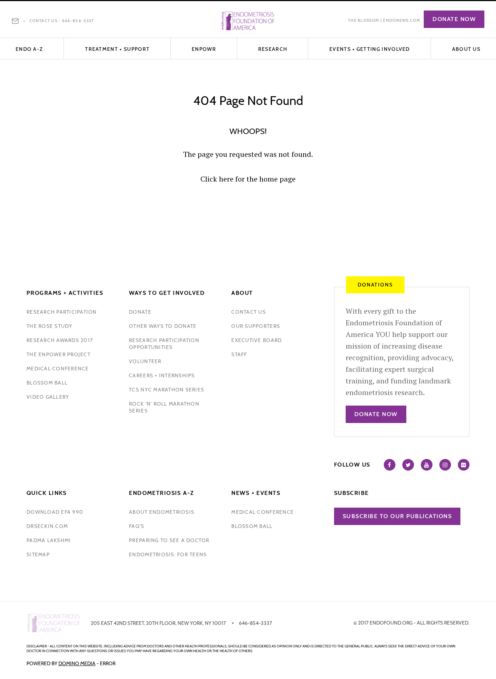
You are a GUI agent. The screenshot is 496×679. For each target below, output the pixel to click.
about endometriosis (161, 512)
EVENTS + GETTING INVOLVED (369, 49)
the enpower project (58, 354)
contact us (248, 312)
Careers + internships (162, 375)
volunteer (145, 361)
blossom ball (47, 382)
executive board (256, 340)
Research (272, 49)
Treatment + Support (117, 49)
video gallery (48, 397)
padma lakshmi (49, 540)
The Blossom (363, 20)
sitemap (38, 554)
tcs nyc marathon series (166, 389)
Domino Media (76, 663)
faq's (136, 526)
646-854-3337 (78, 20)
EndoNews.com (401, 20)
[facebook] (389, 465)
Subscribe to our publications (397, 516)
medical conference (58, 368)
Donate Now (454, 19)
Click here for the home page (248, 179)
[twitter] (408, 465)
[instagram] (445, 465)
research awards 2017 (60, 340)
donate (140, 312)
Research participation (62, 312)
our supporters (255, 326)
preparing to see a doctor (169, 540)
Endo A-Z (29, 49)
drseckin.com (47, 526)
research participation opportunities (164, 343)
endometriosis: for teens (168, 554)
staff (239, 354)
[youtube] (426, 465)
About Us (466, 49)
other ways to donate (162, 326)
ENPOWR (204, 49)
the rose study (50, 326)
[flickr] (463, 465)
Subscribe (351, 492)
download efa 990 (55, 512)
